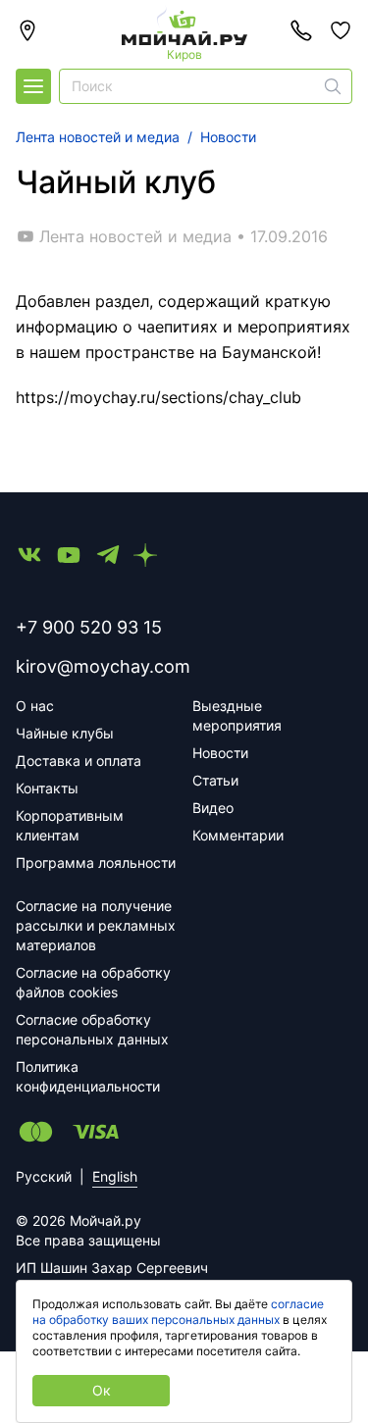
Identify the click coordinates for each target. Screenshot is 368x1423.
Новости (220, 752)
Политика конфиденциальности (88, 1076)
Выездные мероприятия (237, 715)
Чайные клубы (65, 733)
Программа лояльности (96, 862)
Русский (44, 1176)
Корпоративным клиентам (70, 825)
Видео (213, 807)
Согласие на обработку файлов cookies (93, 982)
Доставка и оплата (78, 760)
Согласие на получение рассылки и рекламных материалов (96, 925)
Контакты (47, 788)
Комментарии (238, 835)
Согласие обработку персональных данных (92, 1029)
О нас (35, 705)
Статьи (215, 780)
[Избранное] (340, 30)
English (114, 1176)
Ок (101, 1390)
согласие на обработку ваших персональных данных (178, 1311)
